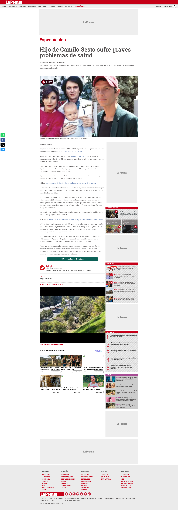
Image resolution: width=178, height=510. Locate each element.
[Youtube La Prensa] (78, 493)
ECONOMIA (46, 479)
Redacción (62, 62)
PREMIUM (85, 471)
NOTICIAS (45, 471)
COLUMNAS (105, 477)
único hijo (73, 151)
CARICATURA (106, 479)
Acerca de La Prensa (72, 498)
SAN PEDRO (46, 477)
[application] (72, 315)
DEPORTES (65, 475)
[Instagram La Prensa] (74, 493)
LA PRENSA (125, 475)
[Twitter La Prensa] (70, 493)
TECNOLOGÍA (66, 485)
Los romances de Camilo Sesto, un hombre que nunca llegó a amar (71, 183)
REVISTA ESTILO (127, 481)
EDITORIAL (105, 475)
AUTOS (64, 488)
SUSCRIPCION (126, 488)
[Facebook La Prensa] (66, 493)
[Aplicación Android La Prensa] (85, 493)
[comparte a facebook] (3, 140)
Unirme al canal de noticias (73, 259)
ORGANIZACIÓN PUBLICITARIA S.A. (51, 504)
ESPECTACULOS (67, 477)
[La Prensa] (49, 494)
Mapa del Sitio (130, 498)
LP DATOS (84, 483)
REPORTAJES (86, 481)
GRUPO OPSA (125, 471)
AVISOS (84, 490)
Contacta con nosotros (106, 498)
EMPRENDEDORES (68, 479)
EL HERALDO (125, 477)
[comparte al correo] (3, 149)
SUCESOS (45, 481)
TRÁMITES (85, 488)
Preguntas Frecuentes (72, 500)
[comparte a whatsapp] (3, 135)
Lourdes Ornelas (77, 156)
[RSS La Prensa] (89, 493)
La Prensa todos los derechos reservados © (51, 499)
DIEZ (122, 479)
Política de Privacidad (88, 498)
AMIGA (63, 481)
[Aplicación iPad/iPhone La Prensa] (81, 493)
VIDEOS (84, 485)
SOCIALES (64, 483)
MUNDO (44, 483)
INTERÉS (64, 471)
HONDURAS (46, 475)
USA (43, 485)
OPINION (104, 471)
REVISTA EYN (126, 485)
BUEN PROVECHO (127, 483)
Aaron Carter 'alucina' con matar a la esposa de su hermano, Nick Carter (75, 219)
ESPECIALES (85, 479)
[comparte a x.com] (3, 145)
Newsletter (120, 498)
